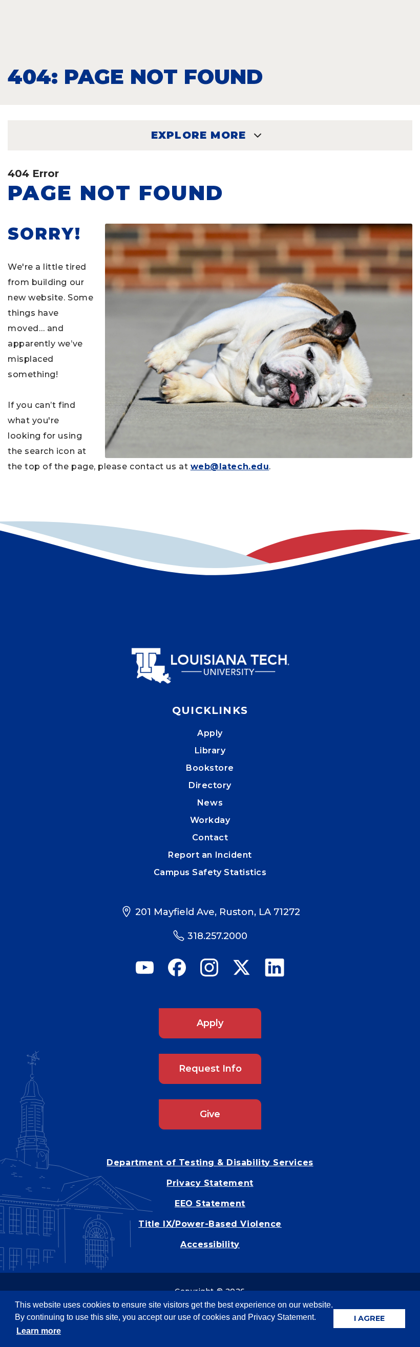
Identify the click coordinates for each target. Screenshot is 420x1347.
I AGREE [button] (369, 1318)
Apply (210, 733)
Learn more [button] (38, 1331)
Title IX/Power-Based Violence (210, 1224)
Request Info (210, 1068)
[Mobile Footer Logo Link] (210, 658)
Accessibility (210, 1244)
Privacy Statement (209, 1183)
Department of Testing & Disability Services (210, 1162)
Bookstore (210, 768)
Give (210, 1114)
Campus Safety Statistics (210, 872)
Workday (210, 820)
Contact (210, 837)
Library (210, 750)
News (210, 803)
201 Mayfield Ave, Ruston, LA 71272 (217, 912)
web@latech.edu (230, 466)
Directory (210, 785)
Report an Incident (210, 855)
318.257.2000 (217, 936)
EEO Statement (210, 1203)
